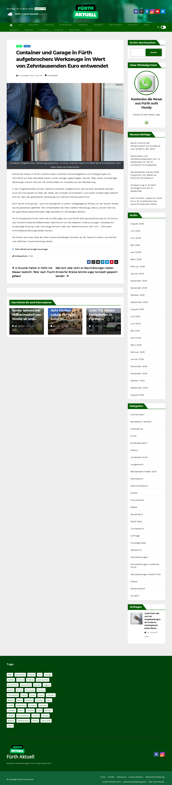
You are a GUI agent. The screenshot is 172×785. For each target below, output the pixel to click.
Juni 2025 (135, 323)
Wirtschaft (46, 721)
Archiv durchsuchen (143, 42)
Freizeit (20, 680)
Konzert (41, 690)
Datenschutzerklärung (154, 777)
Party (48, 700)
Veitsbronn (59, 30)
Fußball (30, 680)
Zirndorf (89, 30)
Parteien (39, 700)
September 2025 (139, 302)
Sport (21, 710)
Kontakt (111, 777)
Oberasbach (98, 25)
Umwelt (48, 710)
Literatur (51, 695)
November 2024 (138, 373)
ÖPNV (10, 726)
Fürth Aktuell (20, 757)
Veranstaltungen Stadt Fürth (145, 574)
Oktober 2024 (137, 380)
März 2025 (136, 345)
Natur (19, 700)
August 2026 (137, 223)
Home (103, 777)
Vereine (35, 715)
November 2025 (138, 288)
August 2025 (137, 309)
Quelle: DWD (43, 14)
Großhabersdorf (65, 25)
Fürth (20, 25)
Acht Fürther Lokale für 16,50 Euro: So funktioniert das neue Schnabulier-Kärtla (146, 201)
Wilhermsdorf (74, 30)
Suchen (153, 52)
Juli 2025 (135, 316)
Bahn (10, 675)
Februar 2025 (137, 352)
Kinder (10, 690)
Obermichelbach (115, 25)
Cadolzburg (49, 25)
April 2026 (135, 252)
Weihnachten (23, 721)
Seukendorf (14, 30)
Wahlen (11, 721)
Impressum (121, 777)
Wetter (35, 721)
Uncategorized (138, 543)
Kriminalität (52, 75)
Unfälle (11, 715)
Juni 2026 (135, 238)
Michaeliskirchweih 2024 (143, 471)
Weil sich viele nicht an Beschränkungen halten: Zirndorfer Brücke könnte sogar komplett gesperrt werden (86, 272)
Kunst (32, 695)
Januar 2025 (137, 359)
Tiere (39, 710)
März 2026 (136, 259)
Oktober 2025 (137, 295)
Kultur (24, 695)
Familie (11, 680)
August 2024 (137, 395)
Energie (48, 675)
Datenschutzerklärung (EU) (134, 782)
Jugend (47, 685)
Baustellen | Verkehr (141, 421)
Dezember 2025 (138, 280)
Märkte (11, 700)
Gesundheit (26, 685)
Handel (37, 685)
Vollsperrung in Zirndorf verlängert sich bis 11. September (143, 188)
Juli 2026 (135, 231)
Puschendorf (133, 25)
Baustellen (20, 675)
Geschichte (13, 685)
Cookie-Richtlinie (136, 777)
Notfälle (29, 700)
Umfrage (135, 535)
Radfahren (21, 705)
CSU (40, 675)
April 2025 (135, 338)
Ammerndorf (33, 25)
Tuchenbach (44, 30)
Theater (30, 710)
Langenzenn (83, 25)
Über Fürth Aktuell (156, 782)
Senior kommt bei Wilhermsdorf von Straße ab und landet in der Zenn (26, 318)
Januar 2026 (137, 273)
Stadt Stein (29, 30)
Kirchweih (30, 690)
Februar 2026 (137, 266)
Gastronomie (42, 680)
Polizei (27, 46)
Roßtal (146, 25)
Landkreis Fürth (139, 457)
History (134, 450)
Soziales (11, 710)
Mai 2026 (135, 245)
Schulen (32, 705)
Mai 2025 (135, 330)
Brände (31, 675)
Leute (41, 695)
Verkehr (45, 715)
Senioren (43, 705)
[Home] (11, 25)
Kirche (19, 690)
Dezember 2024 (138, 366)
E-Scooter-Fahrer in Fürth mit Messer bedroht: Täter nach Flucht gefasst (33, 272)
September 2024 (139, 387)
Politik (10, 705)
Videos (133, 581)
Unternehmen (23, 715)
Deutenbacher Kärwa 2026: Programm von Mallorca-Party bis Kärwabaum (144, 175)
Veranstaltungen (139, 557)
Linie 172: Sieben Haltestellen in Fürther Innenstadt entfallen (102, 318)
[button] (158, 27)
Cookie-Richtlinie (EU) (111, 782)
